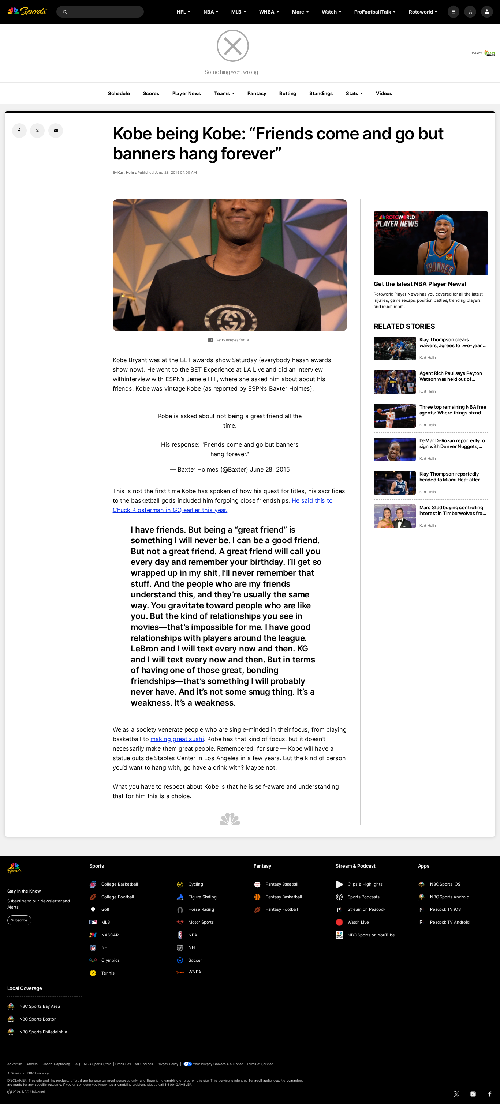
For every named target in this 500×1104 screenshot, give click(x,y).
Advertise (14, 1064)
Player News (186, 93)
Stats (352, 93)
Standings (321, 93)
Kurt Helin (125, 172)
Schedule (119, 93)
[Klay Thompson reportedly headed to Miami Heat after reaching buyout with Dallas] (395, 483)
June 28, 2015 (270, 469)
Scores (151, 93)
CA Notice (235, 1064)
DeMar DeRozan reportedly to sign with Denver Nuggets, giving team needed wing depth (452, 443)
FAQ (77, 1064)
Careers (32, 1064)
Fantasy (256, 93)
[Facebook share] (19, 130)
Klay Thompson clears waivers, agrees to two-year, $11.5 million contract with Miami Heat (451, 342)
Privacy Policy (168, 1064)
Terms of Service (260, 1064)
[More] (454, 12)
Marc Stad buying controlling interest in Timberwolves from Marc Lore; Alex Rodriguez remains (453, 510)
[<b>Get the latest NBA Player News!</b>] (431, 243)
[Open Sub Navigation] (189, 11)
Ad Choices (144, 1064)
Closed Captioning (56, 1064)
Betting (287, 93)
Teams (222, 93)
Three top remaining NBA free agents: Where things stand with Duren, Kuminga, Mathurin (452, 410)
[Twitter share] (37, 130)
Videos (384, 93)
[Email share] (55, 130)
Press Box (123, 1064)
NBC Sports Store (98, 1064)
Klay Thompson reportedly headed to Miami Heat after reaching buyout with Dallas (450, 476)
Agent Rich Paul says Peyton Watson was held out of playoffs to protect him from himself (450, 376)
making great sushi (177, 739)
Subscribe (19, 920)
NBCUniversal (38, 1073)
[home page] (27, 12)
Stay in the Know (24, 891)
